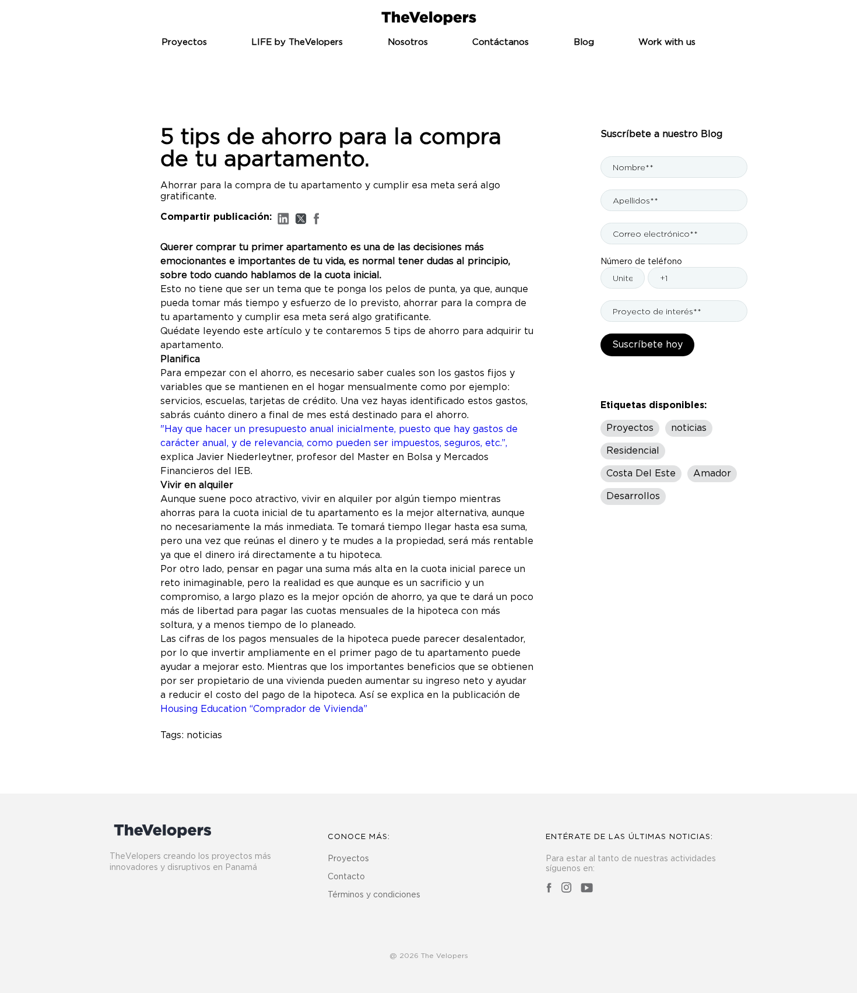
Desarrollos (633, 496)
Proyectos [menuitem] (184, 42)
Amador (712, 473)
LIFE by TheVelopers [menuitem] (297, 42)
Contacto (346, 877)
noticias (204, 735)
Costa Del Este (641, 473)
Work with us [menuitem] (667, 42)
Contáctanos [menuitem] (500, 42)
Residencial (632, 450)
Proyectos (630, 428)
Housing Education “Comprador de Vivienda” (263, 709)
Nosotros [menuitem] (408, 42)
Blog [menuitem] (584, 42)
